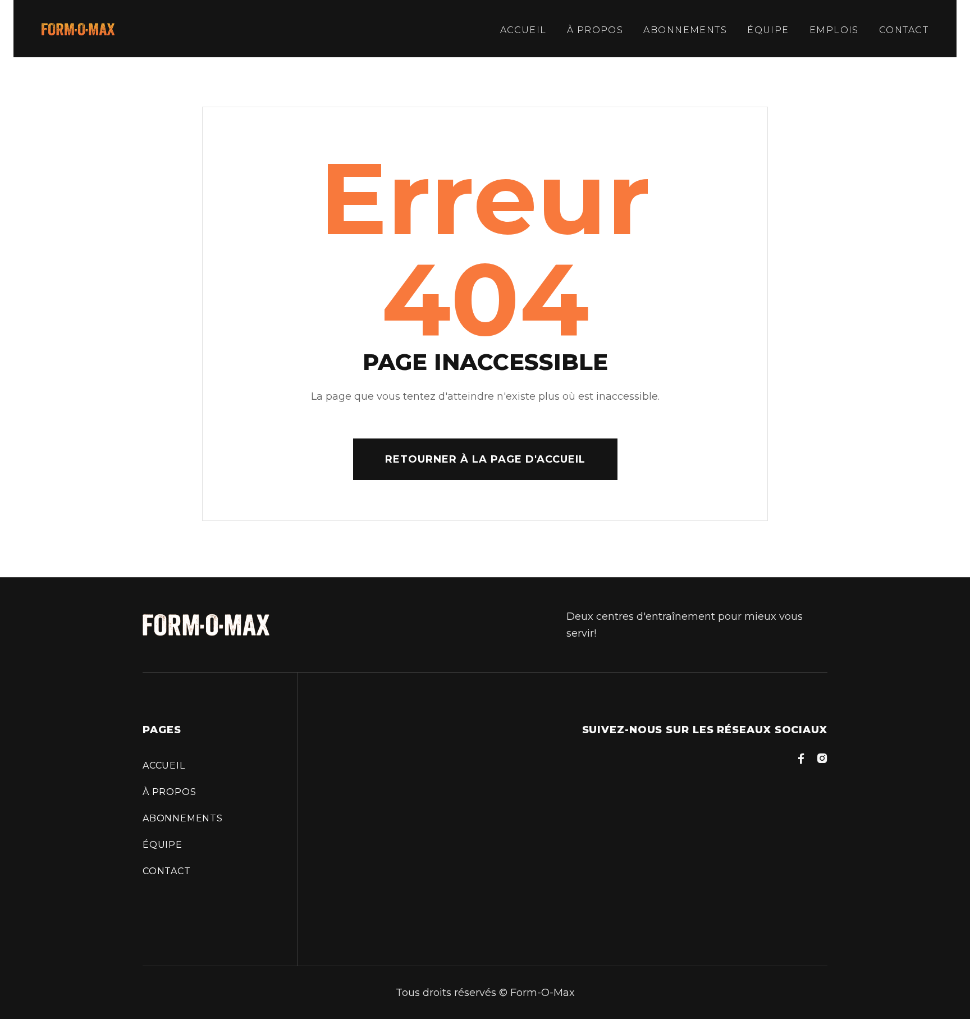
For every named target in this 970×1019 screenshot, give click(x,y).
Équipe (768, 30)
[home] (78, 28)
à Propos (169, 792)
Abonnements (685, 30)
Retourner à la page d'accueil (485, 459)
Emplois (834, 30)
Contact (903, 30)
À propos (595, 30)
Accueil (523, 30)
